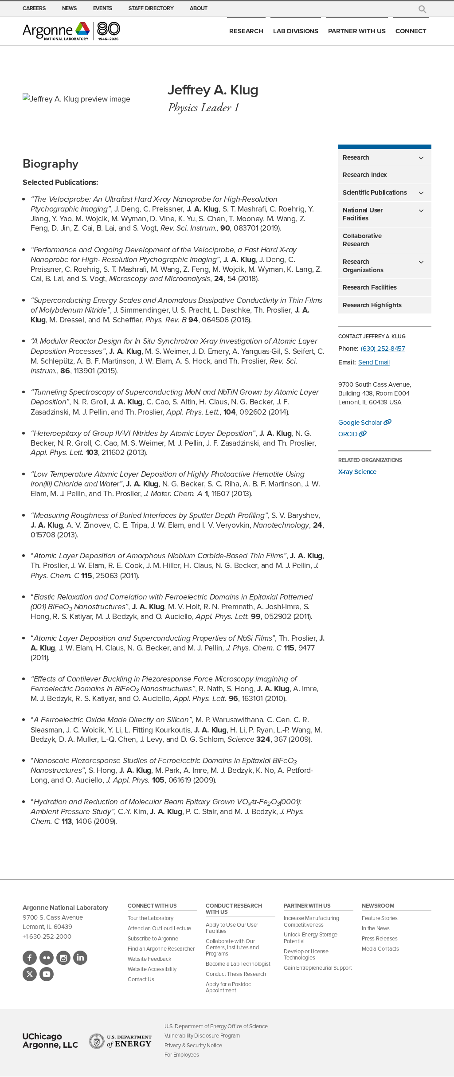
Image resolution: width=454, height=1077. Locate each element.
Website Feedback (149, 959)
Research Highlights (372, 305)
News (69, 8)
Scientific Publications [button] (375, 192)
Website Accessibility (152, 969)
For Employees (181, 1054)
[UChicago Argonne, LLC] (50, 1041)
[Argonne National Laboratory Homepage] (71, 31)
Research (246, 31)
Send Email (374, 362)
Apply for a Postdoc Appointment (228, 987)
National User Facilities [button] (363, 214)
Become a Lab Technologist (238, 963)
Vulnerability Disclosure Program (202, 1035)
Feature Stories (379, 918)
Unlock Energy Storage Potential (310, 937)
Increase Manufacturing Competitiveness (311, 921)
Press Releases (380, 938)
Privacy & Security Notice (193, 1045)
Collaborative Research (362, 240)
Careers (34, 8)
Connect (410, 31)
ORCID (348, 434)
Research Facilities (370, 287)
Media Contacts (380, 948)
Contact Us (141, 979)
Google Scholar (361, 422)
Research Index (365, 175)
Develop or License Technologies (306, 954)
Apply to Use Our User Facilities (232, 927)
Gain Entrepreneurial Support (318, 967)
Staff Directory (151, 8)
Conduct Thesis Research (236, 974)
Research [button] (356, 157)
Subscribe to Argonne (153, 938)
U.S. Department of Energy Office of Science (216, 1026)
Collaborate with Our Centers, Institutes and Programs (232, 947)
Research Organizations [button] (363, 265)
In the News (375, 928)
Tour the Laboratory (150, 918)
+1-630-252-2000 (47, 936)
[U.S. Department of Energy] (120, 1041)
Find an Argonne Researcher (161, 948)
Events (103, 8)
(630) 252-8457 (383, 348)
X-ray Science (357, 471)
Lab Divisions (295, 31)
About (198, 8)
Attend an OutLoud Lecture (159, 928)
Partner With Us (356, 31)
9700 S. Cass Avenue (53, 917)
